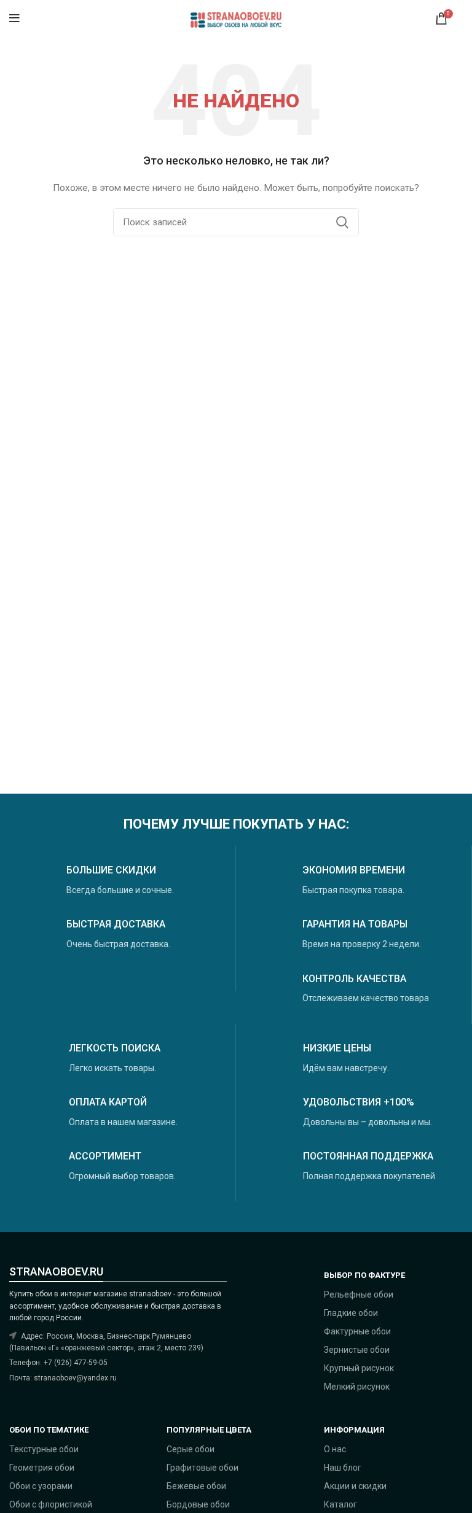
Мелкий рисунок (357, 1386)
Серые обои (190, 1449)
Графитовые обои (202, 1467)
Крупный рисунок (359, 1368)
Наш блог (342, 1467)
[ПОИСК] (342, 222)
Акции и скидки (355, 1486)
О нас (335, 1449)
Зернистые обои (357, 1350)
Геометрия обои (41, 1467)
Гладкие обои (351, 1313)
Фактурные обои (357, 1331)
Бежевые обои (196, 1486)
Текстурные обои (44, 1449)
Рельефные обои (358, 1294)
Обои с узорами (41, 1486)
